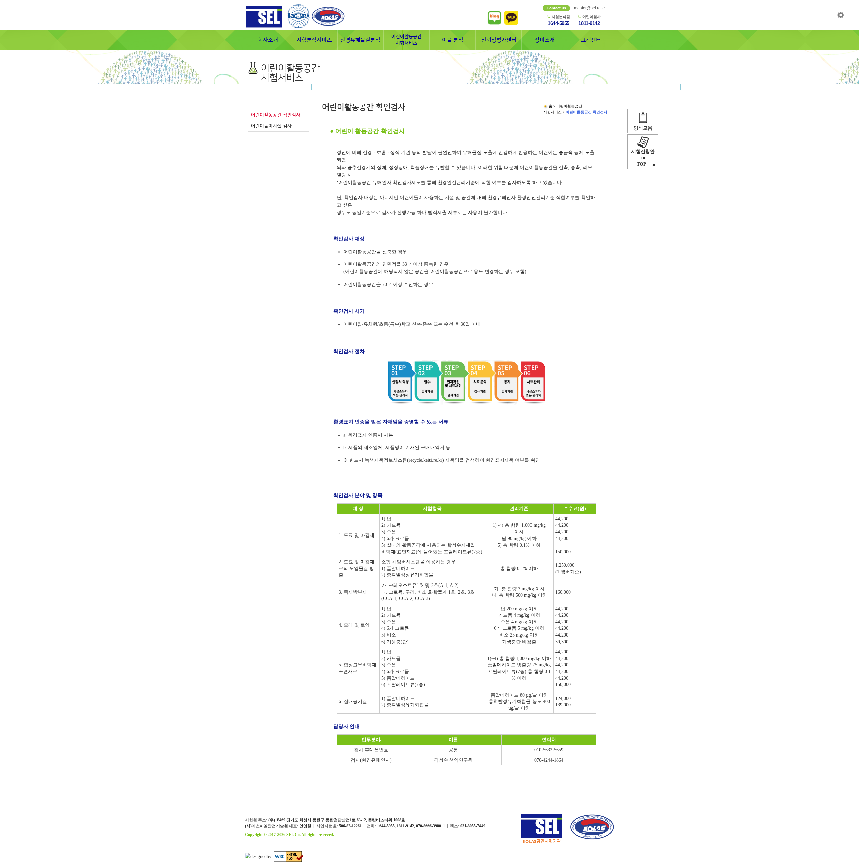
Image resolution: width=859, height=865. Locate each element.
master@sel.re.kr (589, 8)
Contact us (556, 8)
